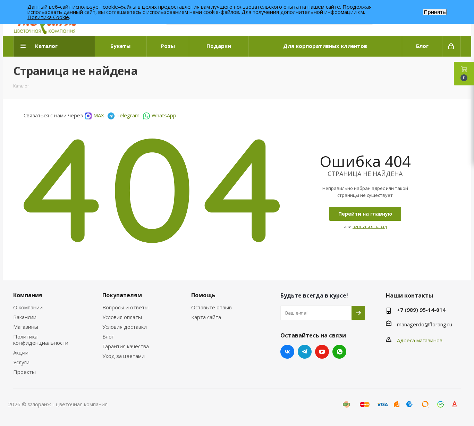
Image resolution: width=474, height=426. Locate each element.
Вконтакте (287, 352)
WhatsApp (164, 115)
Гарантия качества (125, 346)
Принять (435, 12)
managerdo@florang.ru (424, 324)
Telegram (127, 115)
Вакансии (24, 317)
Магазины (25, 326)
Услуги (21, 362)
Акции (20, 352)
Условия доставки (124, 326)
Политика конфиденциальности (40, 339)
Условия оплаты (122, 317)
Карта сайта (206, 317)
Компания (27, 295)
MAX (98, 115)
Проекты (24, 371)
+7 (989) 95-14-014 (421, 309)
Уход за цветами (123, 355)
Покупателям (122, 295)
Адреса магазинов (419, 340)
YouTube (322, 352)
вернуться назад (370, 226)
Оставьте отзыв (211, 307)
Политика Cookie (48, 17)
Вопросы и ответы (125, 307)
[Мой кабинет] (451, 46)
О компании (28, 307)
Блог (108, 336)
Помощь (203, 295)
